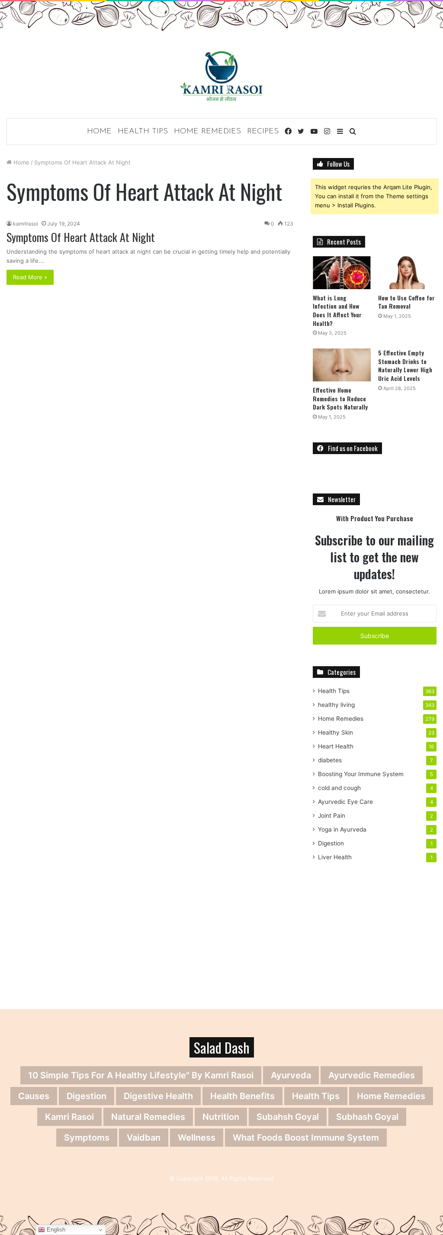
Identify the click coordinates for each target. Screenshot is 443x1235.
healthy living (336, 704)
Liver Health (335, 857)
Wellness (196, 1137)
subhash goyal (367, 1117)
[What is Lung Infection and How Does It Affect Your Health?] (342, 272)
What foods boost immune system (306, 1137)
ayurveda (291, 1075)
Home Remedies (207, 131)
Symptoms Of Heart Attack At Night (80, 237)
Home (99, 131)
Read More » (30, 277)
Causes (33, 1096)
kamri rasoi (69, 1117)
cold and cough (339, 787)
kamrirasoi (25, 223)
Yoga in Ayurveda (342, 829)
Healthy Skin (335, 732)
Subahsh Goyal (288, 1117)
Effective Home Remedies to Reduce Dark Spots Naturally (340, 398)
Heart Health (335, 746)
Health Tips (143, 131)
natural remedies (148, 1117)
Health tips (316, 1096)
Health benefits (242, 1096)
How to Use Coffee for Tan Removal (406, 302)
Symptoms (86, 1137)
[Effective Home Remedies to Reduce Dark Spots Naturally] (342, 364)
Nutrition (220, 1117)
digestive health (158, 1096)
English (55, 1229)
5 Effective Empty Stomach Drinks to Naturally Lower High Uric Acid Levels (405, 365)
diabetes (330, 760)
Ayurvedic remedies (371, 1075)
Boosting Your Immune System (361, 774)
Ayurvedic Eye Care (345, 801)
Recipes (263, 131)
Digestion (331, 843)
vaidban (144, 1137)
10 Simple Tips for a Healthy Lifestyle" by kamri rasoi (141, 1075)
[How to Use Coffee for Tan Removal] (407, 272)
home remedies (391, 1096)
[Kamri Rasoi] (221, 76)
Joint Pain (331, 815)
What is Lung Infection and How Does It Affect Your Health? (337, 310)
